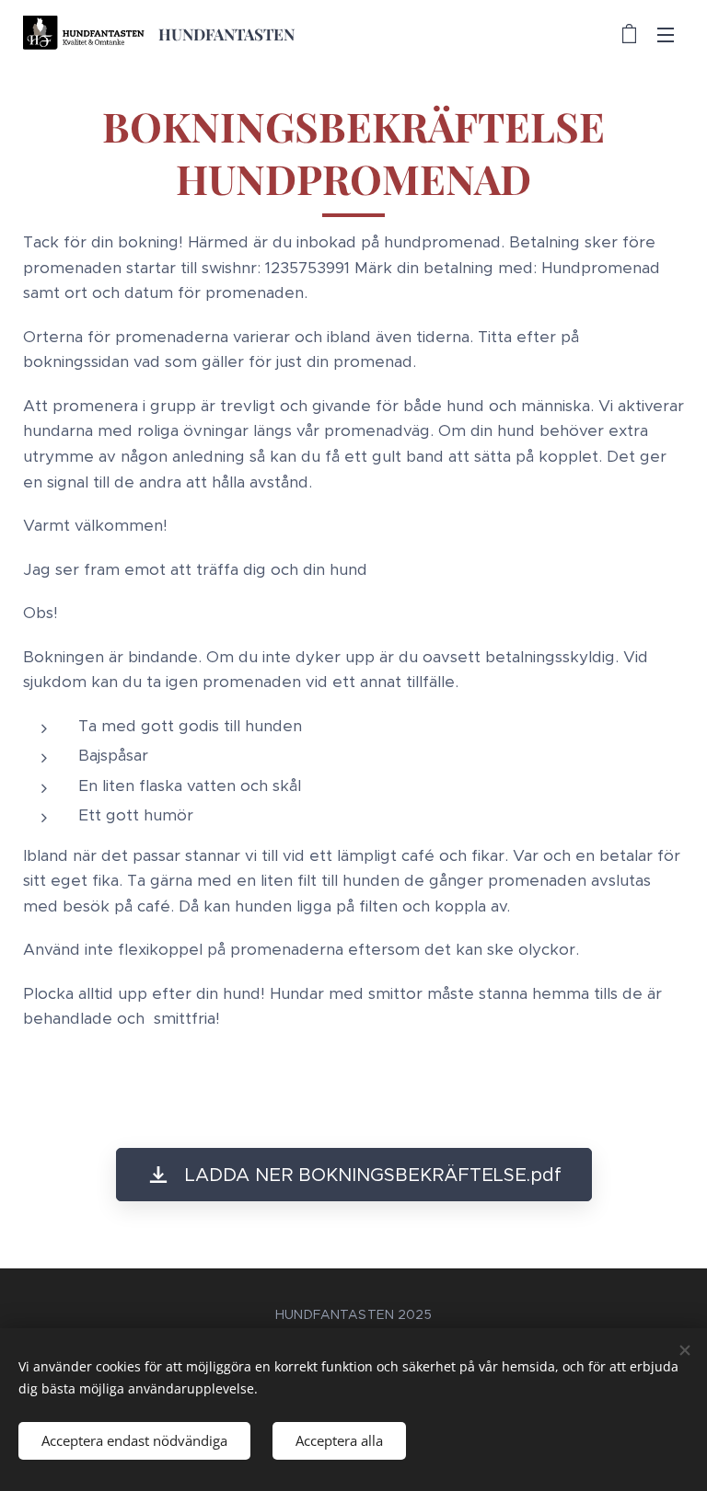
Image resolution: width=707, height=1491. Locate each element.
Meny (665, 34)
